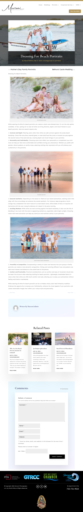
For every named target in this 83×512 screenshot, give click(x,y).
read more (13, 370)
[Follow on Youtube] (45, 486)
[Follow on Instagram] (37, 486)
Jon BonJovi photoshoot (40, 348)
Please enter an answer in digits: (28, 446)
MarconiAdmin (28, 60)
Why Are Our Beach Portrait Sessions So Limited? (16, 350)
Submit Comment (57, 456)
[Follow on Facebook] (41, 486)
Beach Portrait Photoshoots (64, 348)
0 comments (57, 60)
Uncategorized (47, 60)
